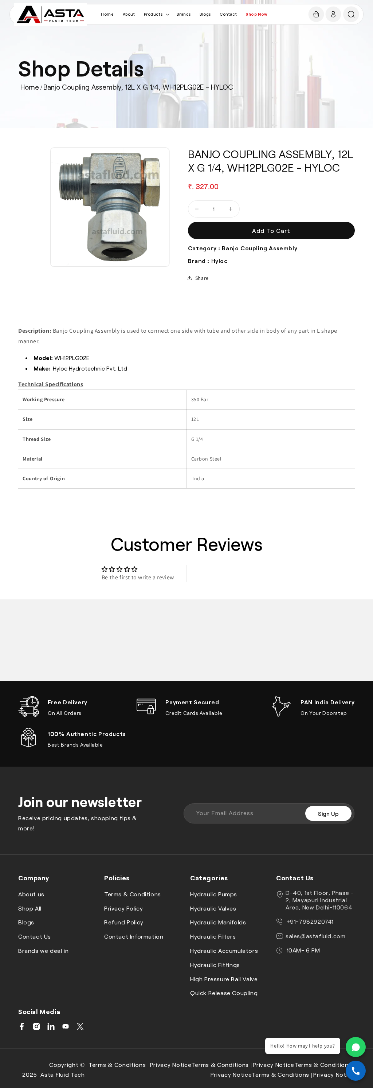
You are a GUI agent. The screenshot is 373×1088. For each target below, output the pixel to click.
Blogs (26, 922)
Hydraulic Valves (213, 908)
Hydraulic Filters (213, 936)
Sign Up (328, 813)
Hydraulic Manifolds (218, 922)
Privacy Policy (123, 908)
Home (29, 87)
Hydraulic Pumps (213, 894)
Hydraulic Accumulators (224, 950)
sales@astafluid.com (315, 935)
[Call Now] (356, 1071)
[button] (156, 14)
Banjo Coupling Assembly (259, 247)
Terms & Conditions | (119, 1064)
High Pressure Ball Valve (224, 978)
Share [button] (202, 278)
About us (31, 894)
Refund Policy (124, 922)
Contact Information (133, 936)
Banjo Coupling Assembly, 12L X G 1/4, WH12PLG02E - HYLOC (138, 87)
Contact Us (34, 936)
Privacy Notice (171, 1064)
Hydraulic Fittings (215, 964)
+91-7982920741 (309, 921)
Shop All (30, 908)
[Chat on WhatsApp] (356, 1047)
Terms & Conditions (132, 894)
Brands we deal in (43, 950)
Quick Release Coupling (224, 992)
